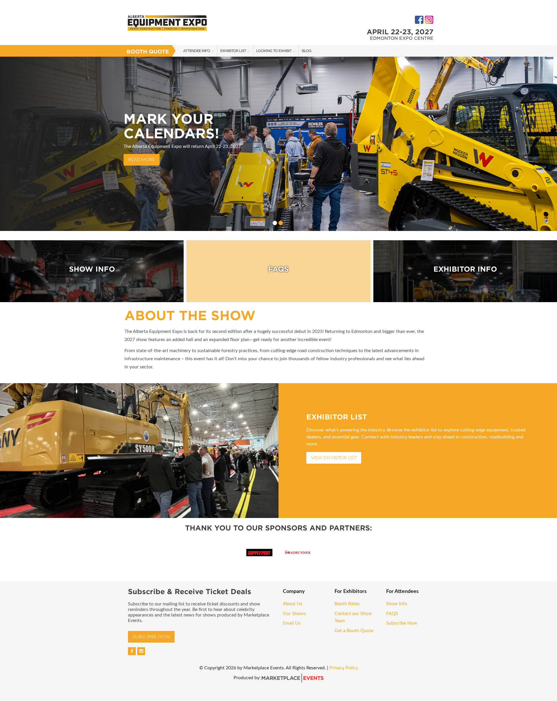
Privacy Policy (343, 668)
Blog (306, 51)
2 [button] (280, 223)
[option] (278, 144)
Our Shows (294, 613)
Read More (141, 159)
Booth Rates (347, 603)
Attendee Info (196, 51)
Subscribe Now (151, 636)
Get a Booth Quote (353, 630)
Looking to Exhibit (274, 51)
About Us (292, 603)
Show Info (397, 603)
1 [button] (275, 223)
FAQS (392, 613)
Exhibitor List (233, 51)
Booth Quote (147, 52)
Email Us (292, 623)
